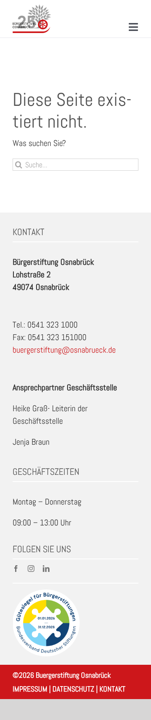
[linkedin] (46, 568)
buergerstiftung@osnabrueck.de (64, 349)
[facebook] (16, 568)
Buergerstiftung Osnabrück (73, 675)
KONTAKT (112, 689)
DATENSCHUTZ (73, 689)
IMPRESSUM (30, 689)
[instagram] (31, 568)
